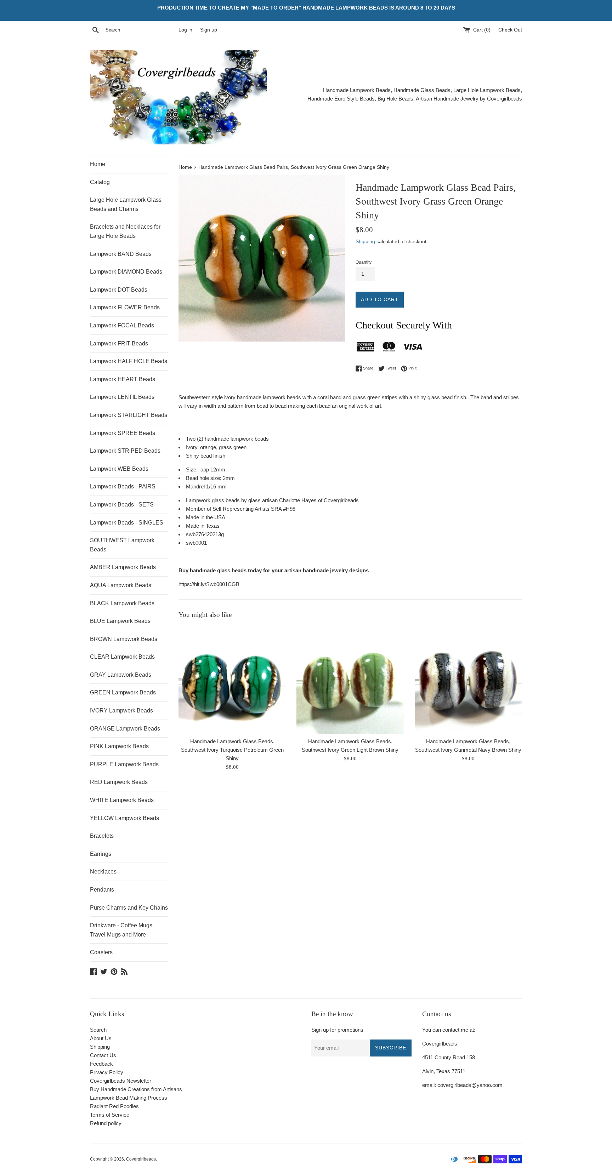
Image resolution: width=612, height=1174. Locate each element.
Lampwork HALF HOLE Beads (128, 361)
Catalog (100, 182)
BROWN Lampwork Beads (123, 639)
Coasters (101, 952)
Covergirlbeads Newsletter (120, 1081)
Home (97, 164)
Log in (185, 30)
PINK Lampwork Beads (119, 746)
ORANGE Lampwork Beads (125, 729)
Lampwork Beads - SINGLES (126, 523)
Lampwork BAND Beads (121, 254)
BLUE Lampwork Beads (120, 621)
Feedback (101, 1064)
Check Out (510, 30)
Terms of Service (109, 1115)
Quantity (364, 262)
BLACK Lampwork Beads (122, 603)
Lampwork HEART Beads (122, 379)
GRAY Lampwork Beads (120, 675)
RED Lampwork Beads (119, 782)
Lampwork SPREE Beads (122, 433)
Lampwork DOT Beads (118, 290)
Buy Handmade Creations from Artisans (136, 1089)
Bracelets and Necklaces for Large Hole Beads (125, 231)
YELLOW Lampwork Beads (124, 818)
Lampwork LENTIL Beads (122, 397)
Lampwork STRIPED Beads (125, 451)
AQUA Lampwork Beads (120, 585)
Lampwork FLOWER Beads (125, 307)
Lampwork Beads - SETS (122, 505)
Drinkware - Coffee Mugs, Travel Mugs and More (122, 930)
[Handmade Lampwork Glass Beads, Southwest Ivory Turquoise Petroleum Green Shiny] (232, 680)
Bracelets (102, 836)
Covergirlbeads (141, 1159)
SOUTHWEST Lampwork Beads (122, 544)
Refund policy (105, 1123)
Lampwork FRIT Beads (119, 343)
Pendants (102, 890)
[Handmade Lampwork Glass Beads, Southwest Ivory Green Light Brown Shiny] (350, 680)
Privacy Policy (106, 1072)
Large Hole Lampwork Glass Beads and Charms (126, 204)
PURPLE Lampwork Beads (124, 764)
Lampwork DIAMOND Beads (126, 272)
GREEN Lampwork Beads (123, 692)
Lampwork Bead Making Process (128, 1098)
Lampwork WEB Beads (119, 469)
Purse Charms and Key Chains (129, 908)
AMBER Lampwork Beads (123, 567)
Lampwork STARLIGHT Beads (128, 415)
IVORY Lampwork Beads (121, 711)
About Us (101, 1038)
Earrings (100, 854)
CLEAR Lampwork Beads (122, 657)
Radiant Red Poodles (114, 1106)
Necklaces (103, 872)
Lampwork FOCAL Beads (122, 325)
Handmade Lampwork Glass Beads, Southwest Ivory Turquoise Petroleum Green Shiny (232, 749)
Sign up (208, 30)
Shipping (365, 241)
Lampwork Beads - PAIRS (122, 486)
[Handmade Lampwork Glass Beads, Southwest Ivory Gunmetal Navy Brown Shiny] (468, 680)
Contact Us (103, 1055)
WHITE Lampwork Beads (122, 800)
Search (98, 1030)
